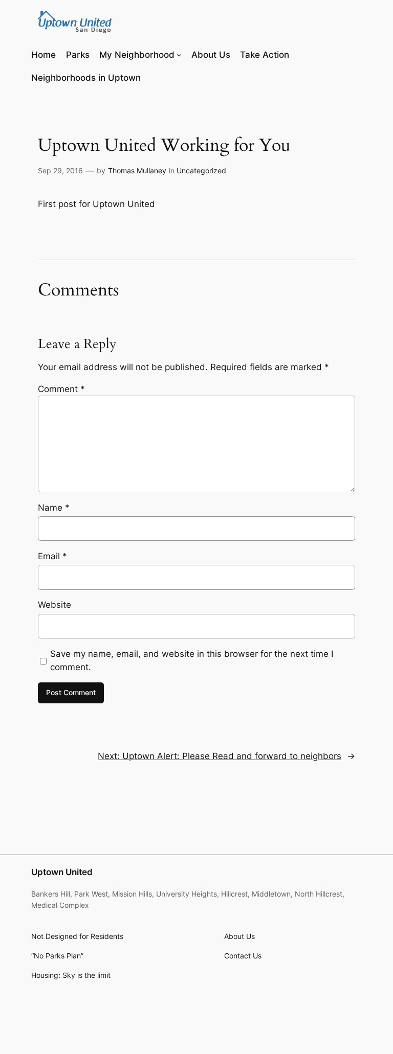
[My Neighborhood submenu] (179, 54)
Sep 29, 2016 (60, 170)
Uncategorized (201, 170)
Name (54, 507)
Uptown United (62, 872)
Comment (61, 389)
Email (52, 556)
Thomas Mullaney (137, 170)
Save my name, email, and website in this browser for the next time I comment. (191, 660)
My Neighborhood (136, 55)
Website (54, 605)
